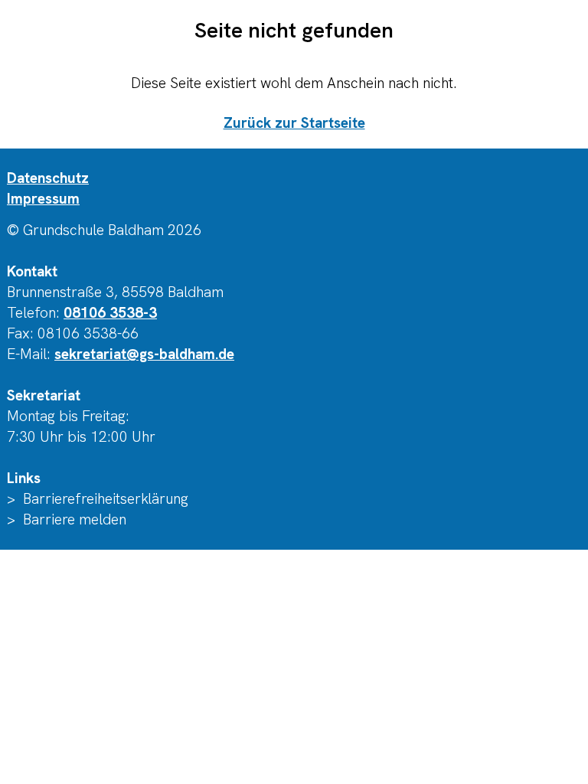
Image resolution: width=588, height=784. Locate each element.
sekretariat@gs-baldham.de (144, 354)
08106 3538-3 (110, 312)
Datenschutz (48, 178)
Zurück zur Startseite (294, 122)
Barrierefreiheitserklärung (105, 498)
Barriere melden (74, 519)
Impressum (43, 198)
